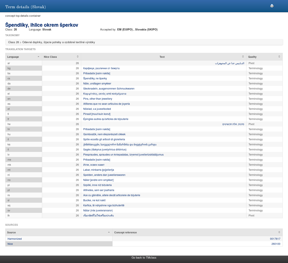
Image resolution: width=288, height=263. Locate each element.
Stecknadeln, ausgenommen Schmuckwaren (109, 88)
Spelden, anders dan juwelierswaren (104, 174)
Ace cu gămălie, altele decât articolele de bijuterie (111, 195)
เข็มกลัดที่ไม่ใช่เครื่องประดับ (98, 215)
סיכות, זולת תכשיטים (233, 124)
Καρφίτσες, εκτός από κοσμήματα (104, 93)
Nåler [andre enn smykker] (98, 180)
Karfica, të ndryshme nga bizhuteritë (103, 205)
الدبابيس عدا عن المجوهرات (229, 63)
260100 (276, 243)
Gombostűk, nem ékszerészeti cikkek (104, 134)
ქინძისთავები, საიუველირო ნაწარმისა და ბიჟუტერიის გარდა (119, 144)
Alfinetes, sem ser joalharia (98, 190)
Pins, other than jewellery (97, 98)
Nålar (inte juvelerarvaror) (98, 210)
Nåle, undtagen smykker (97, 83)
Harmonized (15, 238)
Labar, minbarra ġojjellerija (98, 169)
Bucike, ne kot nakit (94, 200)
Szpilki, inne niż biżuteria (97, 185)
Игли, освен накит (94, 164)
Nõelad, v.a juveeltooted (97, 108)
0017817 (275, 238)
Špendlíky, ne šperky (95, 78)
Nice (10, 243)
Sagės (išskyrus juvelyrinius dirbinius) (105, 149)
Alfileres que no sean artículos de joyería (106, 103)
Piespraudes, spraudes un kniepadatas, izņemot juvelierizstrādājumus (123, 154)
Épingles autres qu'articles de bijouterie (105, 119)
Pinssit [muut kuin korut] (96, 114)
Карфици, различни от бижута (101, 68)
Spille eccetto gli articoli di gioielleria (104, 139)
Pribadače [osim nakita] (96, 73)
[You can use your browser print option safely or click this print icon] (272, 5)
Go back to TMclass (144, 257)
